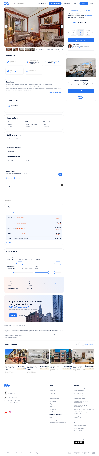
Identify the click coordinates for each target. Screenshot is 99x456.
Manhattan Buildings (80, 425)
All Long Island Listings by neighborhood (81, 416)
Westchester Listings (80, 396)
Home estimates (54, 398)
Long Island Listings (79, 398)
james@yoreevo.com (84, 46)
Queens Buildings (79, 431)
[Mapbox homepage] (8, 200)
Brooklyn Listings (79, 390)
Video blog (52, 406)
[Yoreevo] (7, 387)
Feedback (52, 411)
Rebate (75, 3)
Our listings (53, 401)
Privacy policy (34, 453)
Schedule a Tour (82, 40)
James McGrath (75, 44)
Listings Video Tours (79, 420)
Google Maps (10, 186)
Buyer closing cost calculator (58, 422)
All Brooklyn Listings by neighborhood (80, 406)
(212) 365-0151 (42, 3)
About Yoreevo (54, 388)
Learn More (81, 91)
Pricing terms (21, 315)
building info (88, 15)
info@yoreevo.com (13, 393)
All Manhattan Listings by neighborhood (81, 401)
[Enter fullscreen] (62, 185)
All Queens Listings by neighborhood (84, 409)
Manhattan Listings (79, 388)
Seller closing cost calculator (58, 420)
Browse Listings (55, 3)
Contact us (83, 3)
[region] (34, 192)
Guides (51, 417)
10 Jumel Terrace (75, 14)
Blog (51, 404)
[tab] (11, 212)
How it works (67, 3)
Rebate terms (53, 393)
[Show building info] (60, 174)
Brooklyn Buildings (79, 428)
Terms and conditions (22, 453)
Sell (50, 396)
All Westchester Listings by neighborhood (81, 412)
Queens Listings (78, 393)
